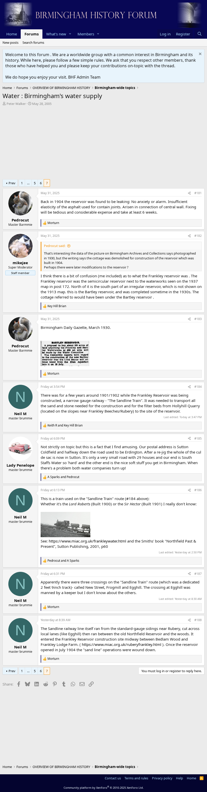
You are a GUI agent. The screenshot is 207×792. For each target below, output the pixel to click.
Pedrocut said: (54, 245)
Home (11, 33)
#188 (198, 620)
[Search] (199, 34)
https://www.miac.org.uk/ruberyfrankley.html (121, 644)
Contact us (113, 778)
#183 (198, 319)
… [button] (28, 183)
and (65, 425)
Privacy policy (162, 778)
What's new (56, 33)
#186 (198, 490)
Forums (31, 33)
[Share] (189, 193)
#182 (198, 236)
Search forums (33, 42)
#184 (198, 386)
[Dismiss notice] (199, 54)
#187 (198, 574)
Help (179, 778)
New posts (10, 42)
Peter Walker (16, 103)
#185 (198, 438)
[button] (70, 34)
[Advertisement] (103, 143)
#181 (198, 193)
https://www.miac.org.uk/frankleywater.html (87, 541)
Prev (12, 183)
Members (85, 33)
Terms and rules (136, 778)
